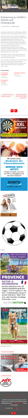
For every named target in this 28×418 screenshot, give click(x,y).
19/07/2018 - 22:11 (7, 26)
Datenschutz (18, 395)
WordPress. (20, 407)
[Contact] (12, 110)
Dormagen (16, 26)
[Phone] (15, 110)
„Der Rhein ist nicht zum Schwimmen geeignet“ (7, 95)
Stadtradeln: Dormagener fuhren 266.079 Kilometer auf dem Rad (21, 96)
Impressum (9, 395)
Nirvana (14, 407)
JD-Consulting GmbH (17, 403)
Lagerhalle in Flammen (19, 72)
